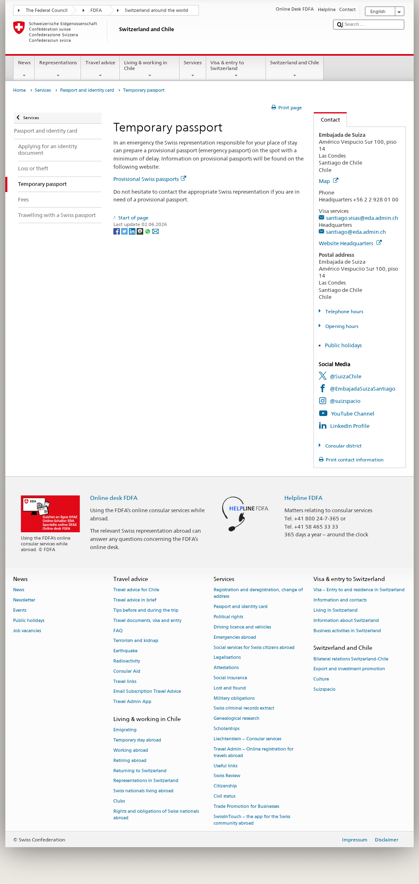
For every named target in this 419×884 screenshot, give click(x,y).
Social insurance (230, 678)
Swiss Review (227, 776)
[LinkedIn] (133, 231)
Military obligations (234, 698)
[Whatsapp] (148, 231)
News (24, 62)
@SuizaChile (345, 376)
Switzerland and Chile (294, 62)
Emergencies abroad (235, 637)
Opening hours (341, 326)
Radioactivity (126, 661)
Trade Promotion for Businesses (246, 806)
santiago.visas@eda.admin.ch (362, 218)
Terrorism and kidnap (135, 641)
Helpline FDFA (303, 497)
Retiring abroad (129, 760)
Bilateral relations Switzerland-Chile (350, 659)
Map (325, 181)
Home (19, 90)
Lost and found (230, 688)
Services (193, 62)
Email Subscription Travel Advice (147, 691)
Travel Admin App (132, 702)
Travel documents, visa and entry (147, 620)
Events (19, 610)
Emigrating (125, 730)
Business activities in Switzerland (347, 630)
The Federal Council (47, 10)
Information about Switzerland (346, 620)
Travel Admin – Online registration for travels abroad (253, 752)
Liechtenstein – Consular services (247, 739)
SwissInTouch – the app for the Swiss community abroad (252, 820)
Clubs (119, 801)
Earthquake (125, 651)
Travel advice (100, 62)
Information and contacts (340, 600)
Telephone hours (343, 311)
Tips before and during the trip (145, 610)
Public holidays (343, 345)
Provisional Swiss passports (146, 179)
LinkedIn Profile (349, 426)
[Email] (155, 231)
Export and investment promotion (349, 669)
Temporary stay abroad (137, 740)
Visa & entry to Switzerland (227, 65)
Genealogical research (236, 718)
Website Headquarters (346, 243)
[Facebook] (117, 231)
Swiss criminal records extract (244, 708)
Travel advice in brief (134, 600)
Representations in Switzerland (145, 781)
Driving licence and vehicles (242, 627)
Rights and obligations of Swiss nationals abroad (156, 815)
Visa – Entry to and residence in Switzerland (359, 590)
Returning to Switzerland (140, 770)
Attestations (226, 668)
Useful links (225, 766)
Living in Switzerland (335, 610)
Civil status (224, 796)
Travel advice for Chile (136, 590)
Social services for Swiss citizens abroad (254, 647)
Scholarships (226, 728)
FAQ (118, 630)
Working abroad (130, 750)
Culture (321, 679)
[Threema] (140, 231)
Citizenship (225, 786)
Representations (58, 62)
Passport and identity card (87, 90)
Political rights (228, 616)
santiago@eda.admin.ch (356, 231)
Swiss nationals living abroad (143, 791)
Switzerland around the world (156, 10)
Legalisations (227, 657)
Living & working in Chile (145, 65)
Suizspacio (324, 689)
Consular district (342, 446)
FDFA (96, 10)
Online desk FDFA (113, 497)
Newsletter (24, 600)
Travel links (124, 681)
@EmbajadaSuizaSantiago (362, 388)
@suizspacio (345, 401)
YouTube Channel (352, 413)
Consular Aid (126, 671)
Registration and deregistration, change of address (258, 593)
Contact (327, 119)
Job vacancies (27, 630)
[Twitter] (125, 231)
